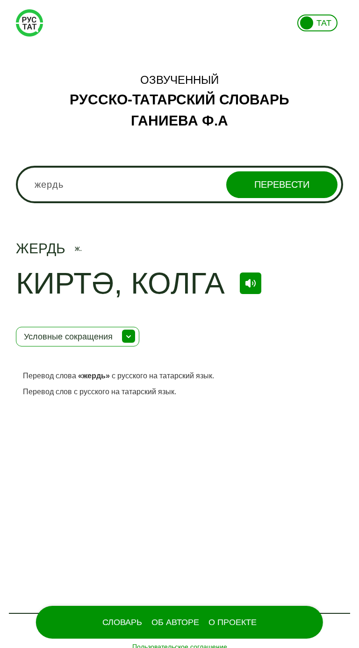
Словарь (122, 622)
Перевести (281, 184)
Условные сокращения (68, 336)
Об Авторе (175, 622)
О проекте (232, 622)
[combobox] (179, 184)
